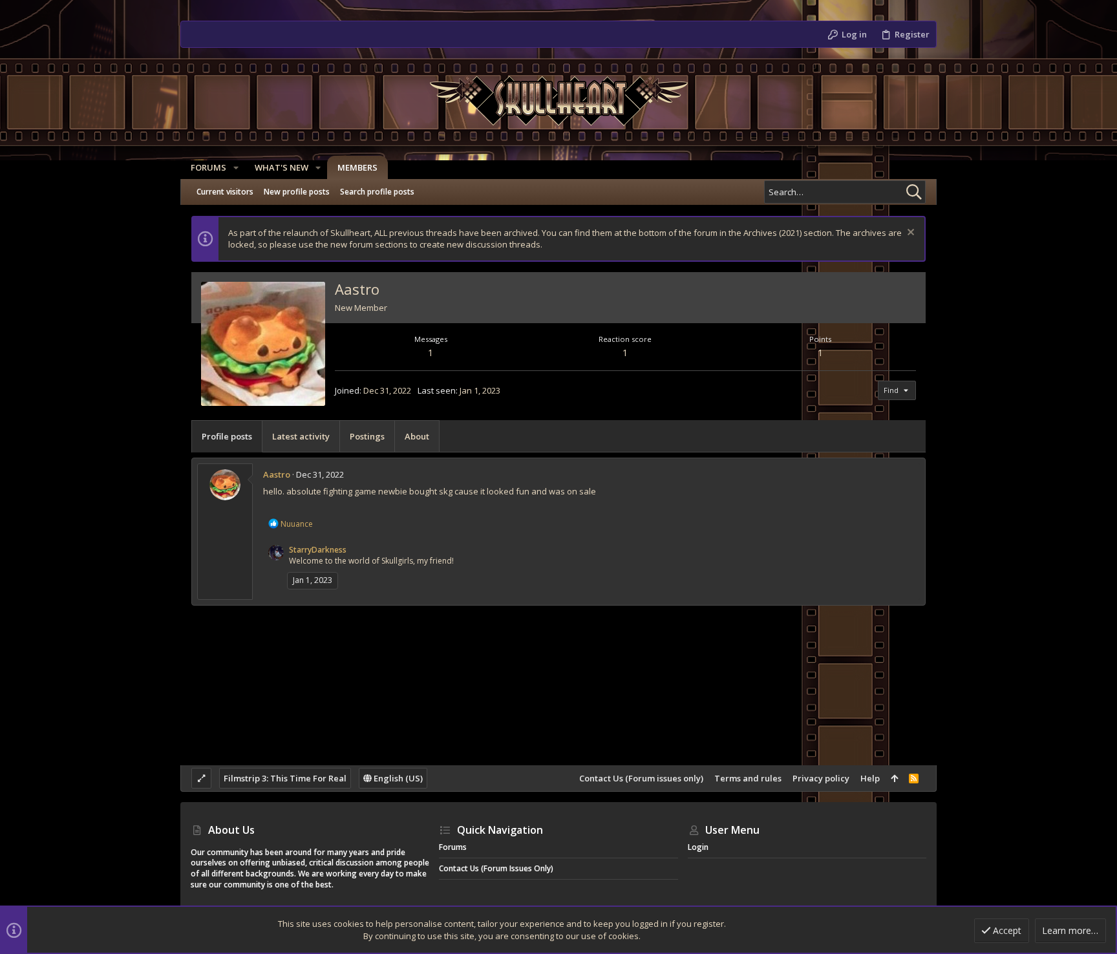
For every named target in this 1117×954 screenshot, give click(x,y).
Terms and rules (748, 778)
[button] (236, 167)
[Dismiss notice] (909, 233)
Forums (453, 847)
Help (870, 778)
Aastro (276, 474)
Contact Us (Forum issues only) (641, 778)
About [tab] (417, 436)
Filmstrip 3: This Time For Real (285, 778)
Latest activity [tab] (301, 436)
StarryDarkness (317, 549)
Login (698, 847)
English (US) (397, 778)
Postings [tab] (367, 436)
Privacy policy (821, 778)
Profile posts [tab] (227, 436)
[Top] (894, 778)
